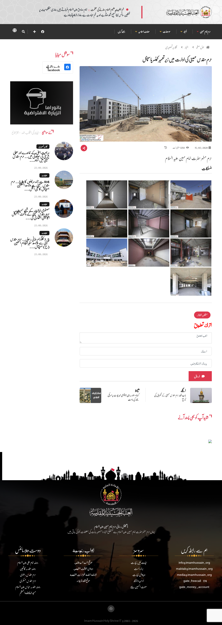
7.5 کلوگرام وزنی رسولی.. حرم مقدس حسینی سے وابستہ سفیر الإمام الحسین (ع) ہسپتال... (29, 243)
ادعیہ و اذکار (139, 580)
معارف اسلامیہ (144, 31)
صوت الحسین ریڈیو (139, 586)
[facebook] (42, 31)
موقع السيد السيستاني (83, 562)
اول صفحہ (200, 47)
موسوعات (166, 31)
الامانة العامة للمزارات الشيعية (83, 574)
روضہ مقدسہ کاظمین (28, 568)
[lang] (14, 31)
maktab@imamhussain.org (194, 568)
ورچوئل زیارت (138, 574)
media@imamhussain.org (194, 574)
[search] (23, 31)
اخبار (186, 47)
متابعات (44, 175)
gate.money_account (194, 586)
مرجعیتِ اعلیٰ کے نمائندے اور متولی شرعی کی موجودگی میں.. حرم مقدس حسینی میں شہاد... (31, 156)
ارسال (197, 376)
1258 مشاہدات (179, 147)
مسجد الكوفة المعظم (28, 592)
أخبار (185, 31)
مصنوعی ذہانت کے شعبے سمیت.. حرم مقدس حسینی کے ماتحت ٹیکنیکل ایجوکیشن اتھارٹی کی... (30, 214)
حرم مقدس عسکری (28, 580)
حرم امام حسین (205, 31)
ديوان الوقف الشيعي (83, 568)
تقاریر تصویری (171, 47)
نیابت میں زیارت (139, 562)
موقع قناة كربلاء (83, 580)
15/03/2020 (201, 147)
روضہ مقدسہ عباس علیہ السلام (28, 586)
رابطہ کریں (121, 31)
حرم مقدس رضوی (28, 574)
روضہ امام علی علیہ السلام (27, 562)
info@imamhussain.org (194, 562)
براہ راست (139, 568)
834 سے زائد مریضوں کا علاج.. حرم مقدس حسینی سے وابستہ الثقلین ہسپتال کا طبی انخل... (30, 185)
